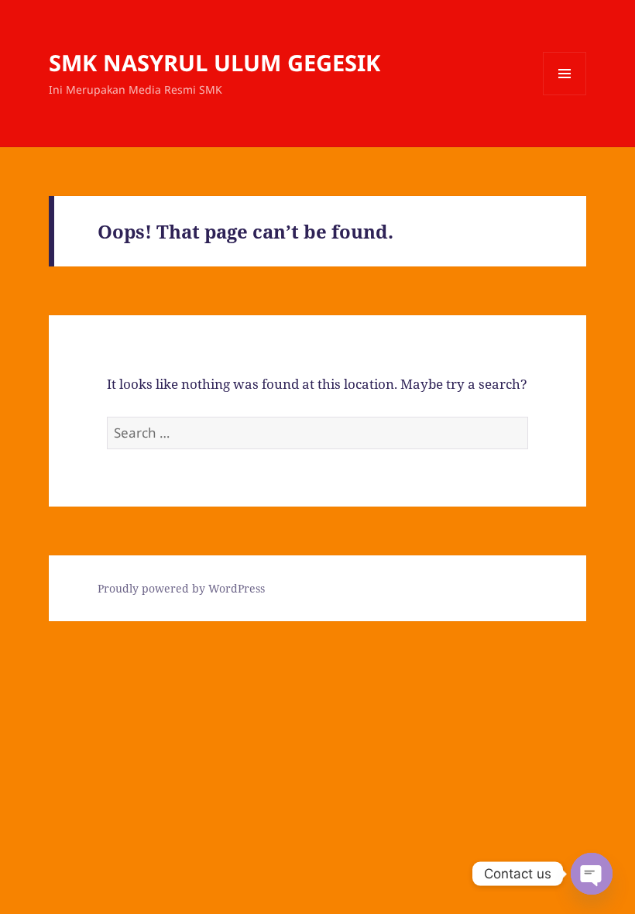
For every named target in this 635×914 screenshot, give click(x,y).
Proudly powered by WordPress (181, 588)
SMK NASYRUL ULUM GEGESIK (214, 62)
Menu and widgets (565, 94)
